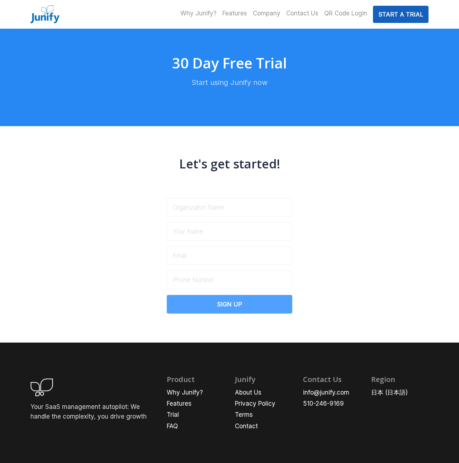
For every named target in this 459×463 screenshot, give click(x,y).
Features (234, 13)
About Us (248, 392)
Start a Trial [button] (400, 14)
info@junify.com (326, 392)
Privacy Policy (255, 403)
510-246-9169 (323, 403)
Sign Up (229, 304)
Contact (246, 426)
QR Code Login (345, 13)
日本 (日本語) (389, 392)
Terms (244, 414)
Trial (173, 414)
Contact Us (302, 13)
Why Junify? (198, 13)
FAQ (172, 426)
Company (266, 13)
